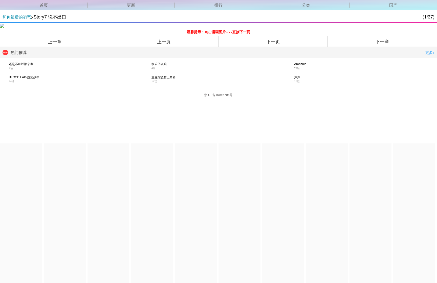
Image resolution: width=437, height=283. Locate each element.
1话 (11, 68)
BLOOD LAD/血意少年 (24, 77)
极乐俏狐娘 (159, 64)
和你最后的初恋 (17, 17)
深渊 (297, 77)
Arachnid (300, 64)
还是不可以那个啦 (21, 64)
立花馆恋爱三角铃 (163, 77)
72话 (297, 68)
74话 (11, 81)
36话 (297, 81)
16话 (154, 81)
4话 (153, 68)
